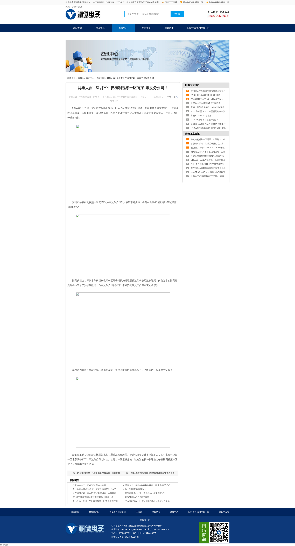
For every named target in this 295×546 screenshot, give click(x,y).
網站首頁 (77, 28)
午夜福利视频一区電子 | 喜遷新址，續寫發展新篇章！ (149, 501)
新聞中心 (123, 28)
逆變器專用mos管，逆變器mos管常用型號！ (145, 493)
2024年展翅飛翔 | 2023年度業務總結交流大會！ (152, 473)
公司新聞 (100, 78)
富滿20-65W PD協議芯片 (202, 115)
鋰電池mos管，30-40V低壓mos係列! (89, 485)
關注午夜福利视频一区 (193, 2)
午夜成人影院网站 (117, 512)
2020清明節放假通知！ (135, 489)
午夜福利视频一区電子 (89, 97)
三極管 (139, 512)
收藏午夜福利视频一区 (219, 2)
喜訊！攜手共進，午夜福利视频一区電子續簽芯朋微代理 (98, 501)
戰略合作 (169, 28)
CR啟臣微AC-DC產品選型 (137, 497)
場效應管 (156, 512)
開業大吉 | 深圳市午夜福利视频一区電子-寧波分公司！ (131, 78)
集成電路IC (94, 512)
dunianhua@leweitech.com (134, 529)
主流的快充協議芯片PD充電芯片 (205, 103)
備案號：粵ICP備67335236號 (125, 537)
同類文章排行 (192, 85)
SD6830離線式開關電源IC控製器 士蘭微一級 (93, 497)
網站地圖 (4, 544)
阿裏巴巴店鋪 (171, 2)
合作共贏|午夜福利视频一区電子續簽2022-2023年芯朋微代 (99, 489)
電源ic (81, 78)
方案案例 (146, 28)
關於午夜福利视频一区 (198, 28)
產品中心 (100, 28)
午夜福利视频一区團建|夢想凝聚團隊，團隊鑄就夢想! (97, 493)
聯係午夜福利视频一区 (84, 36)
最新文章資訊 (192, 133)
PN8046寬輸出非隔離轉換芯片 (205, 119)
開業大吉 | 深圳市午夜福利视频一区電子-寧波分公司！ (149, 485)
